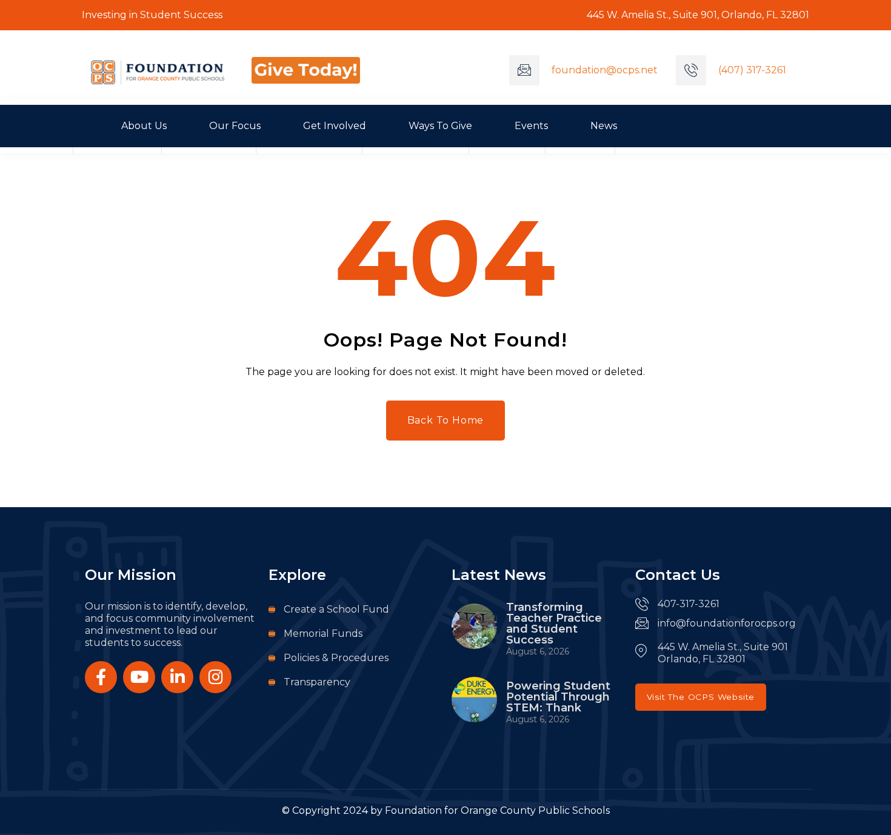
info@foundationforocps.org (727, 623)
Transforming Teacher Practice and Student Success (554, 623)
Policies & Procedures (336, 658)
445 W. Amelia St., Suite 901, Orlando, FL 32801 (696, 15)
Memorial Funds (323, 633)
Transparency (317, 682)
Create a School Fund (336, 609)
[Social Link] (101, 677)
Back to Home (445, 420)
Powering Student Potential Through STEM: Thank (558, 696)
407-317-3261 (688, 604)
